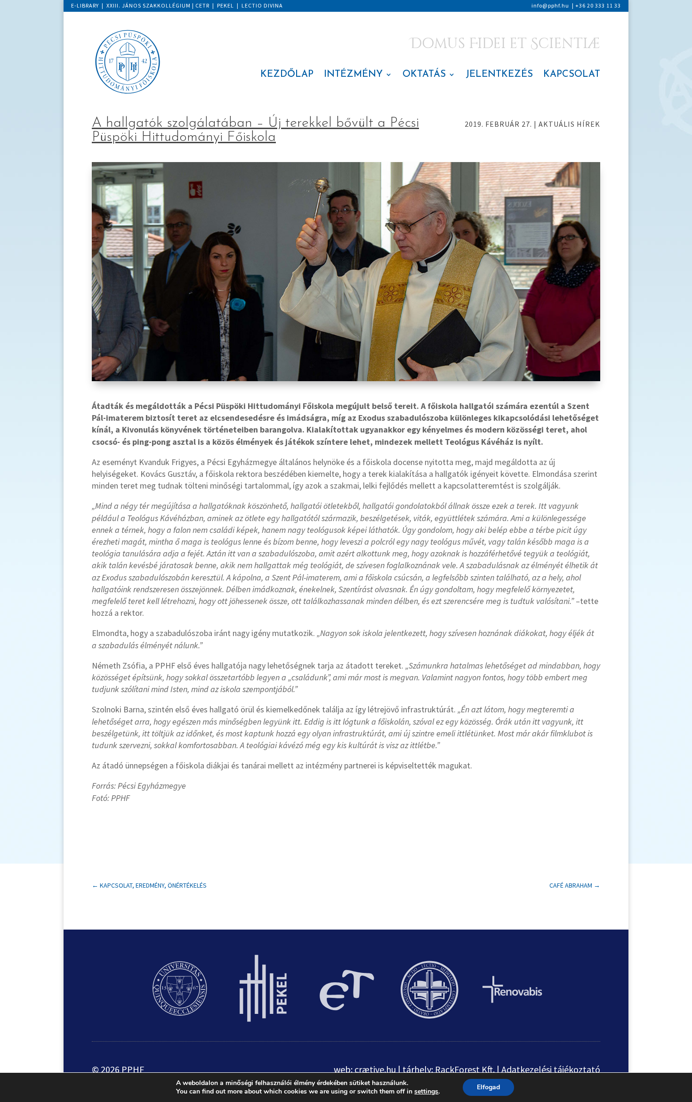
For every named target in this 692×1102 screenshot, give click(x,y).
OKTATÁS (424, 75)
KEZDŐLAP (287, 75)
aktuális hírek (569, 124)
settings (426, 1091)
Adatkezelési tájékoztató (550, 1069)
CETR (202, 5)
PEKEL (225, 5)
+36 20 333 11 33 (598, 5)
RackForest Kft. (465, 1069)
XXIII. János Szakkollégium (148, 5)
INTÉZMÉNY (353, 75)
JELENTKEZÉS (499, 75)
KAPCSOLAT (571, 75)
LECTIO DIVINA (262, 5)
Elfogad (488, 1087)
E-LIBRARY (85, 5)
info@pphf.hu (550, 5)
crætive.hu (375, 1069)
